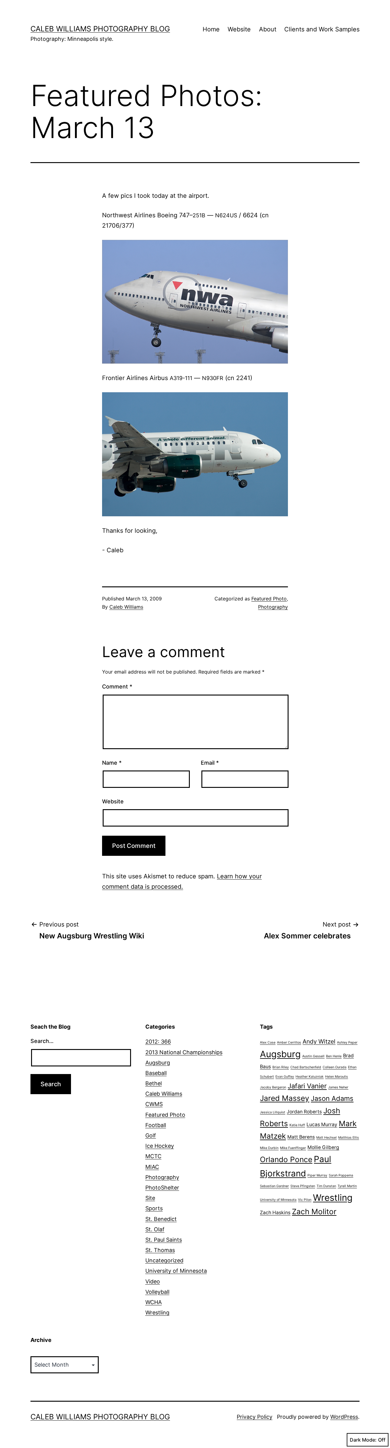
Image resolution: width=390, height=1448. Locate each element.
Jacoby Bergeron (273, 1087)
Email (210, 763)
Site (150, 1198)
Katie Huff (297, 1125)
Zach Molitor (314, 1211)
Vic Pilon (304, 1200)
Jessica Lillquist (272, 1112)
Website (239, 29)
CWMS (154, 1104)
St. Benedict (161, 1219)
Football (155, 1125)
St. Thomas (160, 1250)
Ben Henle (334, 1056)
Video (152, 1281)
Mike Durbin (269, 1148)
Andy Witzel (319, 1041)
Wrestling (157, 1312)
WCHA (153, 1302)
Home (211, 29)
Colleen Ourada (334, 1067)
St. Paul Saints (163, 1239)
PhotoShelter (162, 1187)
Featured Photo (269, 599)
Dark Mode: (363, 1440)
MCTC (153, 1156)
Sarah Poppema (341, 1175)
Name (112, 763)
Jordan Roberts (304, 1112)
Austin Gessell (313, 1056)
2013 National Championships (183, 1052)
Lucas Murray (322, 1124)
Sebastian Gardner (274, 1186)
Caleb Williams (126, 607)
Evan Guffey (284, 1077)
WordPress (344, 1417)
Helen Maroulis (336, 1077)
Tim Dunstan (326, 1186)
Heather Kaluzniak (310, 1077)
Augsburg (157, 1062)
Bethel (153, 1083)
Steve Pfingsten (302, 1186)
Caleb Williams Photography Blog (100, 28)
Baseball (156, 1073)
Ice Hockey (159, 1146)
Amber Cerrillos (289, 1042)
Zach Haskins (275, 1212)
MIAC (152, 1167)
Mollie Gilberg (323, 1147)
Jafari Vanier (307, 1086)
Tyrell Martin (347, 1186)
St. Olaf (155, 1229)
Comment (117, 686)
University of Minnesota (176, 1271)
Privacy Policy (254, 1417)
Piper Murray (317, 1175)
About (267, 29)
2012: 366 (158, 1041)
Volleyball (157, 1292)
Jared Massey (284, 1098)
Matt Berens (301, 1137)
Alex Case (267, 1042)
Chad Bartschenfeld (305, 1067)
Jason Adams (332, 1098)
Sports (154, 1208)
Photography (273, 607)
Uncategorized (164, 1260)
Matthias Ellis (348, 1138)
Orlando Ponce (286, 1159)
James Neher (338, 1087)
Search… (42, 1041)
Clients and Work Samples (322, 29)
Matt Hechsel (326, 1138)
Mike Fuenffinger (293, 1148)
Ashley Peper (347, 1042)
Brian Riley (280, 1067)
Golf (150, 1135)
